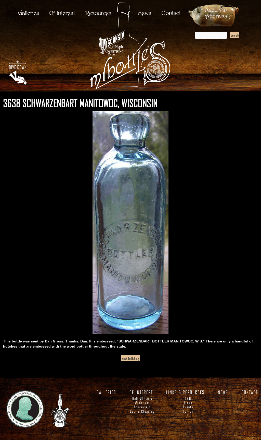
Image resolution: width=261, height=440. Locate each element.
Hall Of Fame (142, 398)
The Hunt (188, 411)
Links (188, 402)
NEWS (223, 392)
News (144, 13)
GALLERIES (106, 392)
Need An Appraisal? (218, 13)
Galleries (28, 13)
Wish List (142, 402)
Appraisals (142, 407)
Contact (171, 13)
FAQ (188, 398)
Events (188, 407)
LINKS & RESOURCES (185, 392)
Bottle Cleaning (142, 411)
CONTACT (249, 392)
